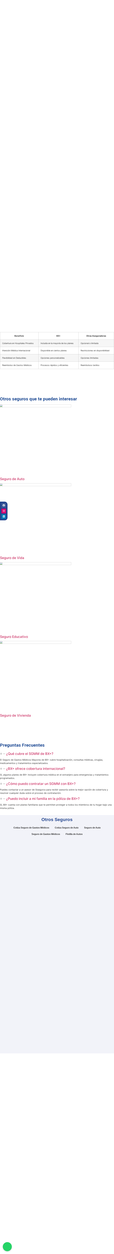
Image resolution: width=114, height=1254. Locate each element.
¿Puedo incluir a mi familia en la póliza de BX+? (43, 799)
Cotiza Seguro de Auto (67, 828)
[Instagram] (3, 511)
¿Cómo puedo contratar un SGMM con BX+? (41, 784)
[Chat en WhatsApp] (7, 1246)
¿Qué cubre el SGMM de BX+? (29, 754)
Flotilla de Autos (74, 834)
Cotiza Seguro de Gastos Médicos (31, 828)
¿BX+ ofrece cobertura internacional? (35, 769)
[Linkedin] (3, 516)
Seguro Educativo (14, 637)
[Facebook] (3, 505)
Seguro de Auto (12, 479)
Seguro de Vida (12, 558)
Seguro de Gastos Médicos (46, 834)
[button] (57, 754)
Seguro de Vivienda (15, 715)
